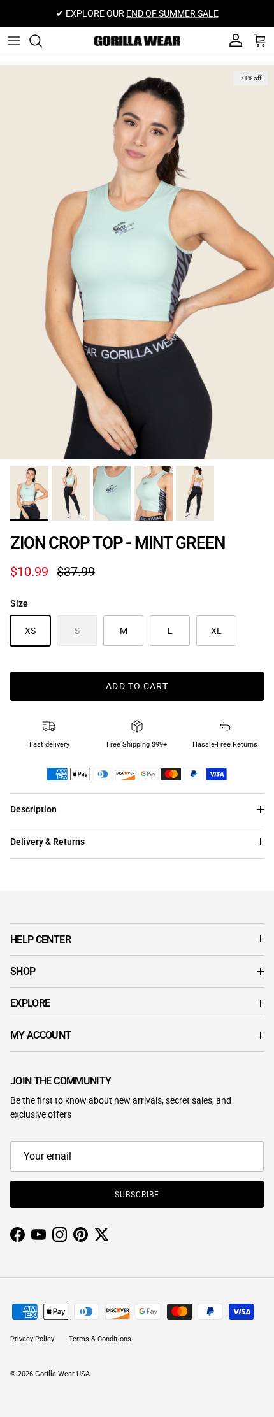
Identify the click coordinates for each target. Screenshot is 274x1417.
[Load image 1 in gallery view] (137, 262)
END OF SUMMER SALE (172, 13)
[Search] (42, 41)
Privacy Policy (32, 1339)
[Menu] (14, 41)
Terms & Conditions (100, 1339)
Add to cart (137, 686)
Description (33, 809)
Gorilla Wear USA (62, 1374)
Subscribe (137, 1194)
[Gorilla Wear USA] (137, 41)
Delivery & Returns (47, 842)
